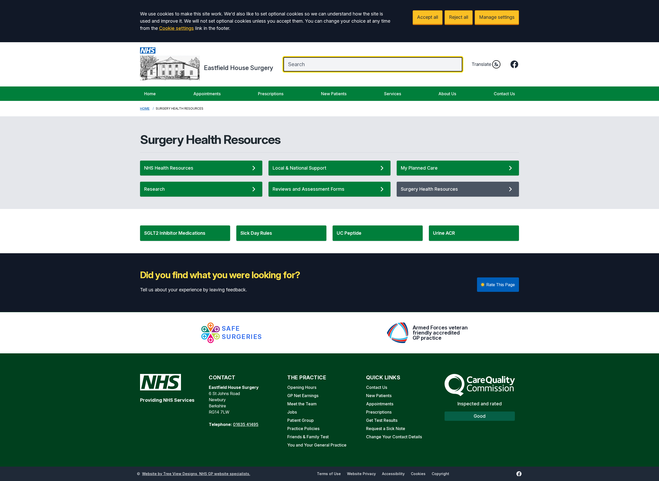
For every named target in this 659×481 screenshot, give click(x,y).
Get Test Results (381, 420)
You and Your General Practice (316, 445)
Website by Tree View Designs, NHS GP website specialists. (196, 473)
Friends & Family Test (308, 436)
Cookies (418, 473)
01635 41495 (245, 424)
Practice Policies (303, 428)
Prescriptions (270, 93)
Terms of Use (329, 473)
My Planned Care (419, 168)
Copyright (440, 473)
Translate (481, 64)
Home (150, 93)
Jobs (292, 412)
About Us (447, 93)
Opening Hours (301, 387)
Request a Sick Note (385, 428)
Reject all (458, 17)
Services (392, 93)
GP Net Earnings (302, 395)
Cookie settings (176, 28)
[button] (185, 233)
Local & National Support (299, 168)
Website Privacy (361, 473)
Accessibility (393, 473)
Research (154, 189)
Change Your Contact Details (394, 436)
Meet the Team (302, 403)
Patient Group (300, 420)
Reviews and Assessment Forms (308, 189)
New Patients (333, 93)
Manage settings (497, 17)
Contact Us (504, 93)
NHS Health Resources (168, 168)
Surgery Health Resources (429, 189)
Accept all (427, 17)
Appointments (207, 93)
